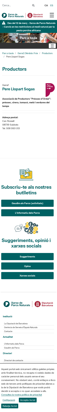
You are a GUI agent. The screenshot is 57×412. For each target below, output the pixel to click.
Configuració (9, 400)
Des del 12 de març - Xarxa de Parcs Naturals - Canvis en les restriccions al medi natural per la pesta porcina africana (29, 26)
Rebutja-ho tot (10, 406)
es (51, 5)
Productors (47, 53)
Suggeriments (27, 256)
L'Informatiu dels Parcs (27, 212)
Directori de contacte (13, 360)
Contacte (8, 331)
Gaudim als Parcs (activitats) (27, 203)
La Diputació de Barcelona (16, 323)
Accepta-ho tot (27, 400)
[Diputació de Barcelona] (28, 303)
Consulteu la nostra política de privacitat (21, 394)
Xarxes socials (27, 275)
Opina (27, 266)
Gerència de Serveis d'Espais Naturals (20, 327)
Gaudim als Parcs (11, 348)
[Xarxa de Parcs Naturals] (22, 15)
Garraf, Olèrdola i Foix (28, 53)
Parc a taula (8, 53)
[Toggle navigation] (52, 15)
